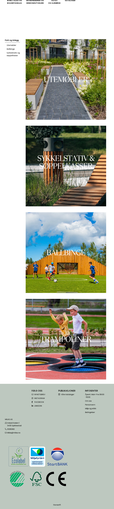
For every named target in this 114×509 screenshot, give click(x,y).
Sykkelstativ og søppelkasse (13, 54)
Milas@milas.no (13, 432)
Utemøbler (11, 45)
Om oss (88, 401)
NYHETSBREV (39, 394)
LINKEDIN (38, 406)
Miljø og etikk (90, 408)
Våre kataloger (67, 394)
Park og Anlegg (12, 40)
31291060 (11, 429)
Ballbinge (11, 49)
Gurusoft (57, 505)
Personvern (90, 404)
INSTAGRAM (39, 398)
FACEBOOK (39, 402)
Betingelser (90, 412)
